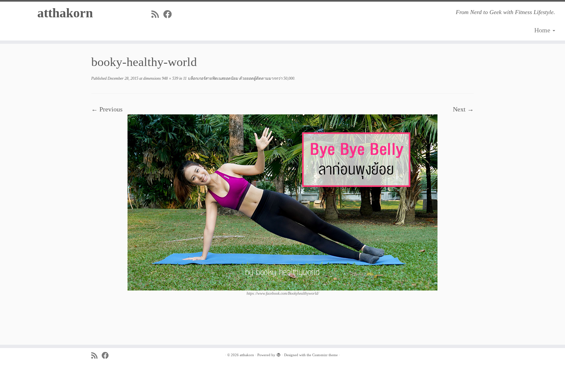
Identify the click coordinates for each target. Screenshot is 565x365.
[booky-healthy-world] (282, 201)
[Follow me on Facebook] (169, 14)
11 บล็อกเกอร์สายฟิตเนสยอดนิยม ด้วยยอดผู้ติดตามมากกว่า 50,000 (238, 78)
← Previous (107, 109)
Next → (463, 109)
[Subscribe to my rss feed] (157, 14)
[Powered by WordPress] (278, 354)
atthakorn (65, 13)
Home (543, 30)
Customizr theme (325, 355)
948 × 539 (169, 78)
